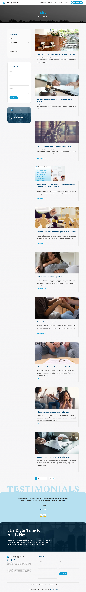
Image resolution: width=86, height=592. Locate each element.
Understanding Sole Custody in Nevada (50, 277)
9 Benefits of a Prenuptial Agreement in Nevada (54, 367)
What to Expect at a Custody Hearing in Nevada (53, 412)
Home (39, 16)
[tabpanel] (43, 502)
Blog (55, 2)
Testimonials (60, 2)
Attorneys (50, 2)
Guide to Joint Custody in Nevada (48, 322)
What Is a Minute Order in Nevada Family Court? (54, 146)
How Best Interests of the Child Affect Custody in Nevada (54, 100)
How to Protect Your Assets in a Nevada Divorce (53, 457)
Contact (66, 2)
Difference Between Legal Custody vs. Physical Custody (56, 231)
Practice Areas (42, 2)
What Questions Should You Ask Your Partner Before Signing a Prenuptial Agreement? (56, 185)
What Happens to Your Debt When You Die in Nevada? (56, 54)
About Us (41, 584)
